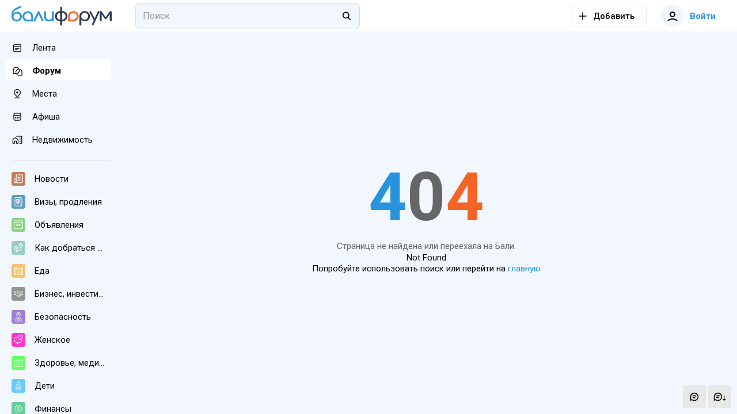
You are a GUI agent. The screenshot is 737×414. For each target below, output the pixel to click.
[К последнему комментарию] (719, 396)
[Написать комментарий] (694, 396)
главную (524, 268)
